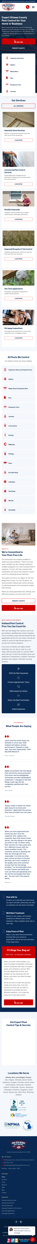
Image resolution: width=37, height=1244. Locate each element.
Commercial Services (8, 1203)
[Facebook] (16, 1222)
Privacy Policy (8, 1227)
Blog (3, 1190)
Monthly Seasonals (7, 1205)
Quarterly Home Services (9, 1200)
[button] (33, 7)
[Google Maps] (21, 1222)
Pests (3, 1182)
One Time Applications (8, 1211)
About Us (4, 1185)
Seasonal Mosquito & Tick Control (11, 1208)
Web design (6, 1235)
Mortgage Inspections (8, 1213)
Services (4, 1179)
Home (3, 1177)
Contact (4, 1192)
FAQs (3, 1187)
